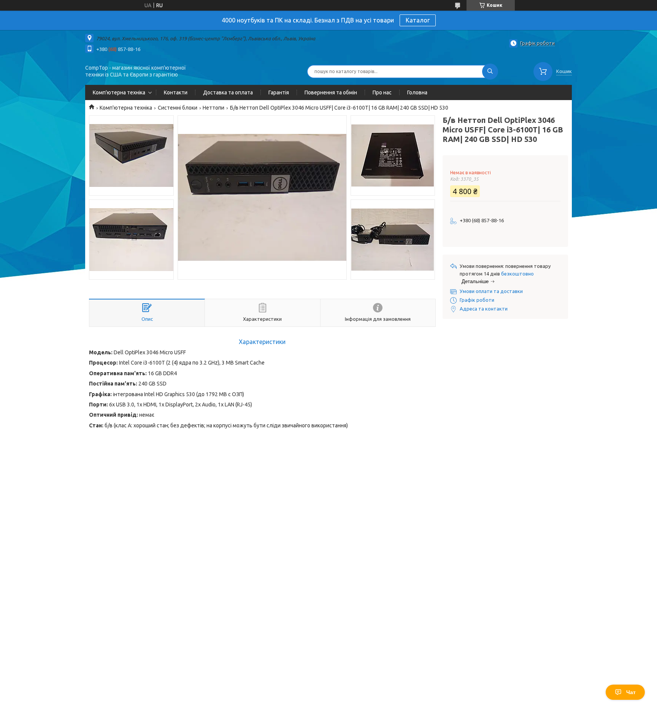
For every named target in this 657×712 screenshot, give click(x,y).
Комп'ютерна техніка (119, 92)
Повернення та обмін (331, 92)
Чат (631, 692)
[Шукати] (490, 72)
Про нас (382, 92)
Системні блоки (177, 108)
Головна (417, 92)
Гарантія (278, 92)
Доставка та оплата (228, 92)
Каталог (418, 20)
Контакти (175, 92)
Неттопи (213, 108)
